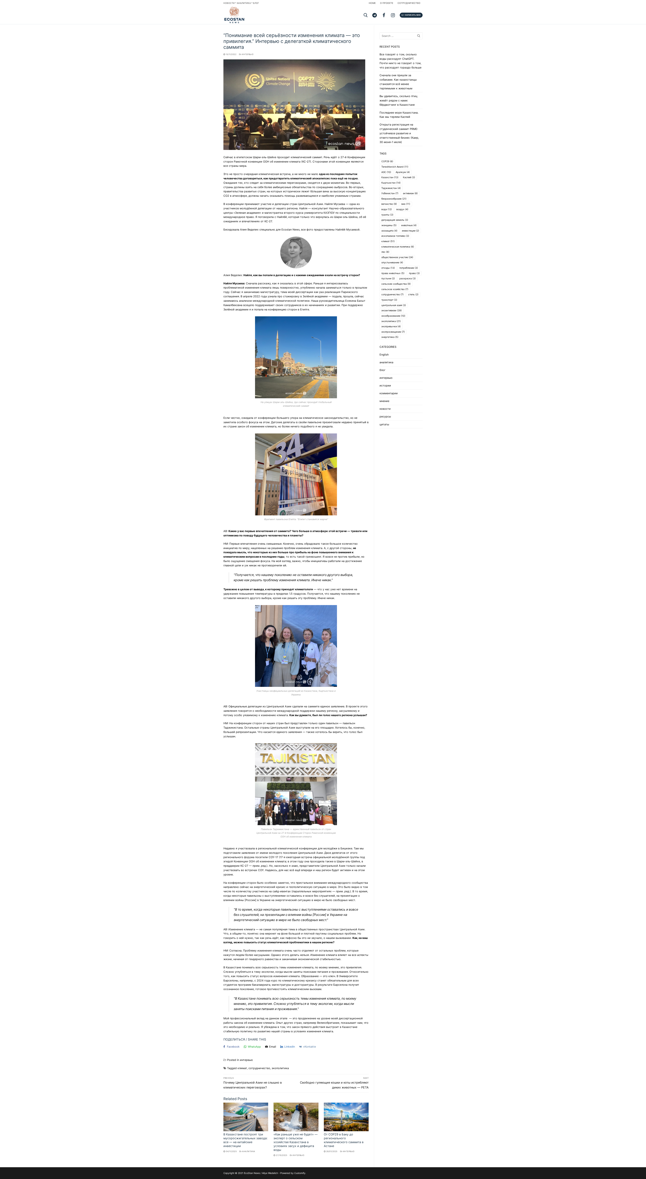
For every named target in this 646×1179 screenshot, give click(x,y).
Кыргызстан (391, 182)
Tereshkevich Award (394, 166)
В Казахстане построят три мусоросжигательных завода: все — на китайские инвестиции (245, 1140)
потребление (408, 267)
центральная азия (393, 305)
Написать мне (412, 15)
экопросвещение (393, 331)
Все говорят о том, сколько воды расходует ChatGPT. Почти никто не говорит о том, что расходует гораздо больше (400, 61)
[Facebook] (384, 15)
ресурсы (385, 416)
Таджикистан (391, 188)
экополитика (280, 1068)
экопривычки (391, 326)
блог (382, 370)
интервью (247, 54)
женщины (389, 225)
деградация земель (394, 219)
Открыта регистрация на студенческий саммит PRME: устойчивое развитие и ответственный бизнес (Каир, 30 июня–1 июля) (399, 133)
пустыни (388, 278)
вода (386, 209)
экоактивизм (391, 310)
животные (409, 225)
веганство (389, 203)
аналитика (248, 1151)
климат (242, 1068)
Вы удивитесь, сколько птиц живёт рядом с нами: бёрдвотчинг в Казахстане (398, 100)
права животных (392, 273)
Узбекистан (389, 193)
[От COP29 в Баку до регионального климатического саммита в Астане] (346, 1117)
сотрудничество (259, 1068)
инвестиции (410, 230)
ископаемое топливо (395, 235)
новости (385, 408)
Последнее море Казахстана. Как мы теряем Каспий (399, 115)
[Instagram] (393, 15)
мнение (384, 401)
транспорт (389, 299)
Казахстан (389, 177)
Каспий (409, 177)
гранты (387, 214)
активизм (410, 193)
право (414, 273)
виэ (405, 203)
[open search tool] (366, 15)
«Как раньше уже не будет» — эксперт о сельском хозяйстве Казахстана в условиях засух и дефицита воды (296, 1142)
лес (385, 251)
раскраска (407, 278)
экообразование (393, 315)
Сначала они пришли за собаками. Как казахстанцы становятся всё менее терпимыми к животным (398, 82)
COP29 (387, 161)
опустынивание (392, 262)
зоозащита (389, 230)
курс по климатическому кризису (294, 980)
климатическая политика (397, 246)
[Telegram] (374, 15)
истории (385, 385)
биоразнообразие (393, 198)
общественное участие (397, 257)
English (384, 354)
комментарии (389, 393)
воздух (402, 209)
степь (413, 294)
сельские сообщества (396, 283)
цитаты (384, 424)
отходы (388, 267)
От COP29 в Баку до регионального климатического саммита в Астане (344, 1140)
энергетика (389, 337)
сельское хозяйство (394, 289)
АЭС (386, 172)
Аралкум (403, 172)
